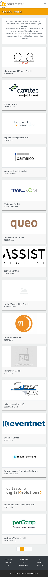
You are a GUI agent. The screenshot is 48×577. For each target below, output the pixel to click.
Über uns (8, 563)
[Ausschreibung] (12, 4)
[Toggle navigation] (44, 4)
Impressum (24, 560)
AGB (24, 563)
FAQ (8, 566)
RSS (40, 560)
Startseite (8, 560)
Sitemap (40, 563)
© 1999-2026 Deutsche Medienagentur (24, 573)
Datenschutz (24, 566)
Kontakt (40, 566)
